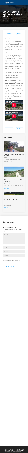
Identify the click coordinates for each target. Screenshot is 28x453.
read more (6, 163)
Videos (8, 20)
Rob (5, 18)
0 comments (13, 20)
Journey (4, 20)
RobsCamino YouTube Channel (12, 200)
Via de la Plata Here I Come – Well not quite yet (14, 154)
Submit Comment (9, 266)
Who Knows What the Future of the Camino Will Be (13, 180)
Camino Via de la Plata (19, 18)
